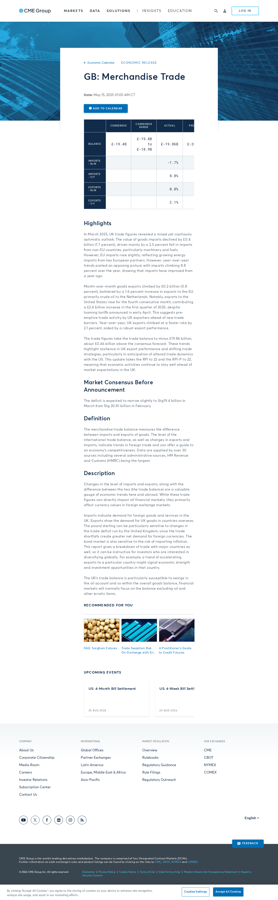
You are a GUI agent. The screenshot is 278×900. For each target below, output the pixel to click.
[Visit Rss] (82, 821)
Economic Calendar (101, 62)
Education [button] (180, 11)
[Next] (187, 699)
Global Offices (92, 750)
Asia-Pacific (90, 780)
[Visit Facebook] (47, 821)
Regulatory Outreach (159, 780)
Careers (25, 772)
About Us (26, 750)
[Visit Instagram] (70, 821)
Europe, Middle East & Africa (103, 772)
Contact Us (28, 794)
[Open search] (216, 11)
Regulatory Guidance (159, 765)
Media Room (29, 765)
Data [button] (95, 11)
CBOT (208, 757)
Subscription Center (35, 787)
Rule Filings (151, 772)
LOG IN (245, 10)
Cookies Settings (195, 891)
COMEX (210, 772)
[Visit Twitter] (35, 821)
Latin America (92, 765)
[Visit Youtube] (23, 821)
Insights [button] (151, 11)
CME (208, 750)
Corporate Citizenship (37, 757)
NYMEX (210, 765)
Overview (149, 750)
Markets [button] (73, 11)
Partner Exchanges (96, 757)
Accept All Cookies (228, 891)
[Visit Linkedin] (58, 821)
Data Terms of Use (169, 872)
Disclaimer (88, 872)
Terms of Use (147, 872)
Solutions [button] (118, 11)
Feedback (250, 843)
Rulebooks (150, 757)
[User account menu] (225, 11)
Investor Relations (33, 780)
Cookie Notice (127, 872)
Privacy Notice (107, 872)
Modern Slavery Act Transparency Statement (210, 872)
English (250, 818)
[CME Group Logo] (35, 10)
